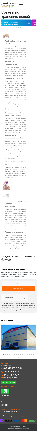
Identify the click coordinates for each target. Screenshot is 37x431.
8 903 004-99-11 (12, 371)
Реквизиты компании (10, 412)
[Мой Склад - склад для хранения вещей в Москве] (8, 5)
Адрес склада (7, 365)
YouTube (6, 405)
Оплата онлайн (9, 382)
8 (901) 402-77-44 (12, 368)
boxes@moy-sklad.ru (10, 378)
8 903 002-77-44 (12, 375)
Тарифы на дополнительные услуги (15, 416)
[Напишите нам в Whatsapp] (5, 391)
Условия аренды (8, 414)
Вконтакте (2, 405)
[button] (16, 28)
